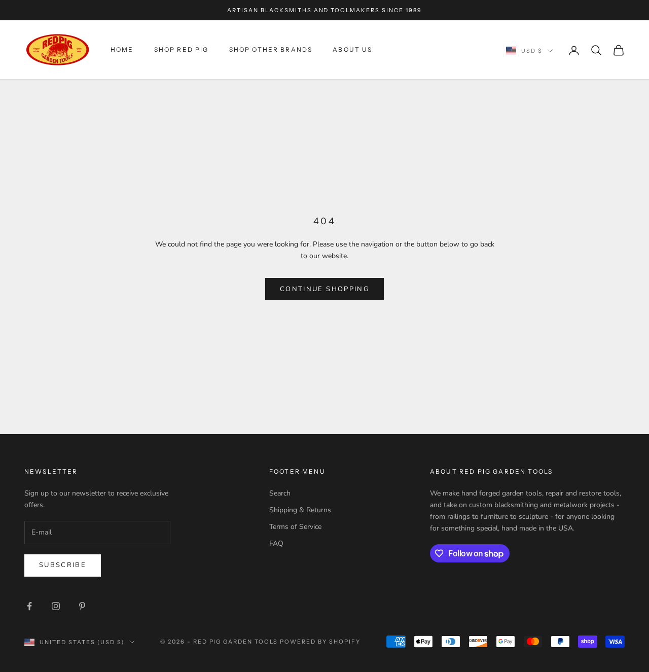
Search (280, 493)
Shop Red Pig (181, 50)
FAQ (276, 543)
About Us (352, 50)
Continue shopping (324, 289)
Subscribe (62, 565)
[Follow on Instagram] (56, 606)
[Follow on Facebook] (29, 606)
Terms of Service (295, 527)
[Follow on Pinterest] (82, 606)
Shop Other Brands (271, 50)
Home (122, 50)
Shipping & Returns (300, 510)
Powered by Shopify (320, 641)
